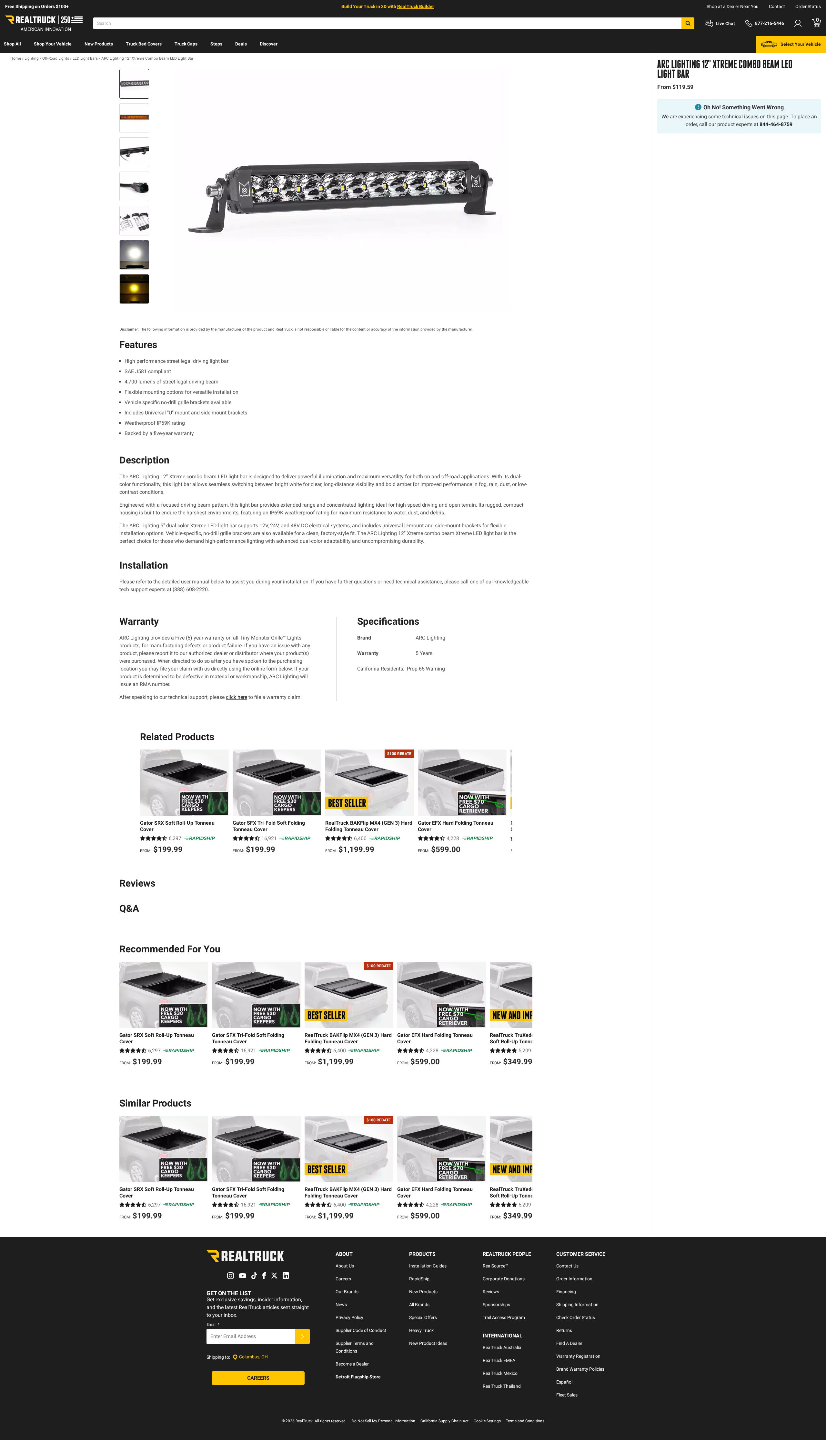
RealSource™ (495, 1265)
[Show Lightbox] (342, 190)
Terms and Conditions (525, 1421)
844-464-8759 (776, 124)
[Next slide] (505, 802)
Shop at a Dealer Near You (733, 6)
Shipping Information (577, 1304)
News (341, 1304)
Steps (216, 43)
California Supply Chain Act (444, 1421)
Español (564, 1382)
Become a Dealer (352, 1363)
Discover (268, 43)
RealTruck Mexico (500, 1373)
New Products (99, 43)
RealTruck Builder (415, 6)
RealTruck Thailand (502, 1386)
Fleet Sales (567, 1394)
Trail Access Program (504, 1317)
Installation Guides (428, 1265)
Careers (343, 1278)
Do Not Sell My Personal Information (383, 1421)
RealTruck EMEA (499, 1360)
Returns (564, 1330)
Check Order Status (575, 1317)
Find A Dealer (569, 1343)
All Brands (419, 1304)
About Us (345, 1265)
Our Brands (347, 1291)
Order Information (574, 1278)
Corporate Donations (504, 1278)
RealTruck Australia (502, 1347)
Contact (777, 6)
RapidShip (419, 1278)
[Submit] (302, 1336)
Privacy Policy (349, 1317)
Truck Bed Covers (144, 43)
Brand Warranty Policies (580, 1369)
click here (236, 697)
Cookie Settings (487, 1421)
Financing (566, 1291)
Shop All (12, 43)
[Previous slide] (146, 802)
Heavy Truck (421, 1330)
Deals (241, 43)
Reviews (491, 1291)
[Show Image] (134, 84)
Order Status (808, 6)
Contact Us (567, 1265)
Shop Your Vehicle (53, 43)
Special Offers (423, 1317)
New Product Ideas (428, 1343)
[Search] (687, 23)
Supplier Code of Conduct (361, 1330)
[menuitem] (12, 44)
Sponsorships (496, 1304)
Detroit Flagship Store (358, 1376)
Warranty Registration (578, 1356)
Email (212, 1324)
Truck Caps (186, 43)
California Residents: (401, 669)
